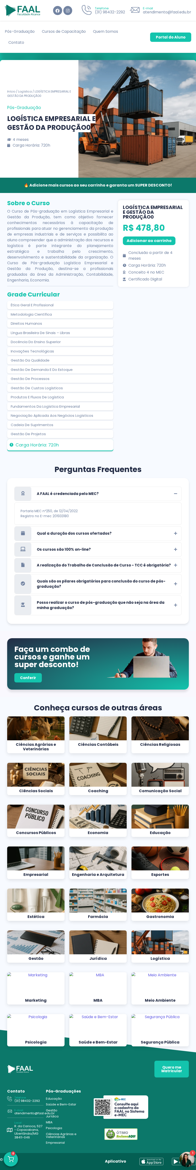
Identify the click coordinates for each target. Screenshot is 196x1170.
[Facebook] (57, 10)
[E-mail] (135, 10)
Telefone (102, 8)
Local (18, 1123)
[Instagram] (67, 10)
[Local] (9, 1130)
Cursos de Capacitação (64, 31)
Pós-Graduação (20, 31)
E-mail (148, 8)
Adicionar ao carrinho (149, 240)
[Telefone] (87, 10)
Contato (16, 42)
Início (11, 91)
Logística (25, 91)
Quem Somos (105, 31)
